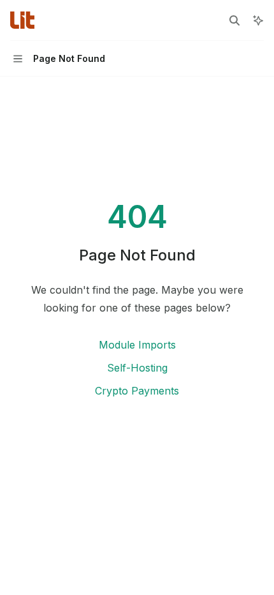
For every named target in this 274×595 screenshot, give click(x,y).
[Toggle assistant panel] (258, 20)
